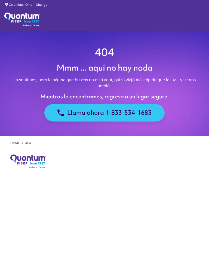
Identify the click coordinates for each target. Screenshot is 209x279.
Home (15, 143)
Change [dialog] (41, 4)
